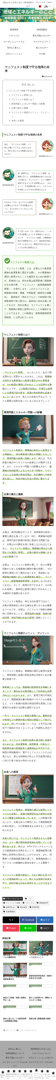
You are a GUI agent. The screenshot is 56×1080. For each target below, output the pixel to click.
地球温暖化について (15, 1053)
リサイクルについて (14, 899)
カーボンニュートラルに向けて (14, 1064)
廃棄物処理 (43, 903)
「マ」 (30, 899)
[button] (45, 928)
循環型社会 (10, 907)
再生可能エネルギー (15, 1057)
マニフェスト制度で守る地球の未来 (25, 90)
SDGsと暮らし (15, 1049)
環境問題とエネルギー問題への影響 (28, 104)
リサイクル (29, 903)
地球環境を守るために (41, 1049)
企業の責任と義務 (19, 108)
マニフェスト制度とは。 (22, 95)
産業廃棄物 (10, 912)
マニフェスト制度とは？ (22, 99)
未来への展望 (17, 120)
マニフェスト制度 (13, 903)
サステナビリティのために (41, 1062)
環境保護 (23, 907)
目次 (24, 84)
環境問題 (35, 907)
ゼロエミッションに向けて (41, 1057)
